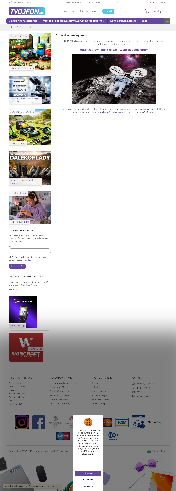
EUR (150, 2)
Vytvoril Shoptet (159, 451)
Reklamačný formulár (59, 391)
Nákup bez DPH (16, 404)
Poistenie (13, 390)
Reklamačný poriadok (60, 395)
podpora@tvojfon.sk (110, 112)
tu (93, 454)
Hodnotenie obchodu (100, 399)
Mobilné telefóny (89, 50)
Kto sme (94, 383)
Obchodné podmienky (60, 403)
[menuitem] (23, 21)
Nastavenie (88, 480)
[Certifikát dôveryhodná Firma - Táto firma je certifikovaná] (55, 422)
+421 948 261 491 (143, 388)
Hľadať (108, 11)
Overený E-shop (98, 403)
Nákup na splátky (17, 394)
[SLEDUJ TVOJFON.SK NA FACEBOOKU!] (38, 422)
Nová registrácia (98, 391)
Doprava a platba (95, 2)
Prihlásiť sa (17, 266)
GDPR (11, 401)
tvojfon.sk (140, 392)
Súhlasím (89, 473)
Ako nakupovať (73, 2)
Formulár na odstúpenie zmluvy (64, 383)
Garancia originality (17, 397)
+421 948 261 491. (145, 112)
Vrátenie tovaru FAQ (59, 399)
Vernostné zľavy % (99, 395)
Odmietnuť (88, 486)
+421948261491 (142, 396)
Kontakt (94, 387)
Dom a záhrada (109, 50)
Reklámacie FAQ (57, 387)
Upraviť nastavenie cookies (71, 451)
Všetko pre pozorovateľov (134, 50)
